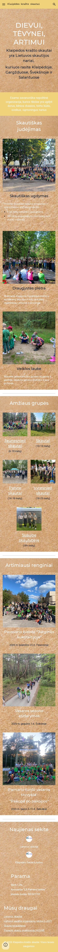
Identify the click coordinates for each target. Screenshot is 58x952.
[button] (3, 4)
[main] (29, 50)
